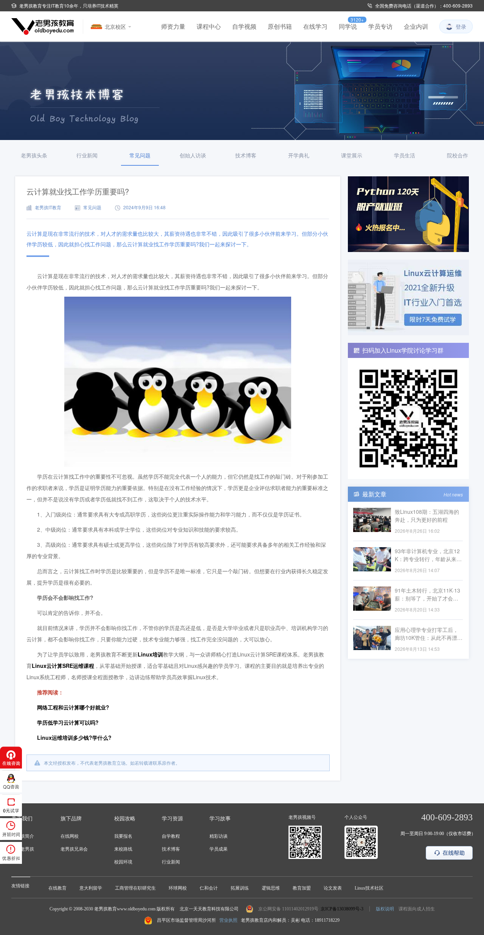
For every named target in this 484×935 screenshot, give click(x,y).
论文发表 (333, 888)
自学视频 (244, 26)
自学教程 (171, 836)
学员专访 (380, 26)
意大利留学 (90, 888)
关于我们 (22, 818)
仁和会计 (209, 888)
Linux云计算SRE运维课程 (63, 665)
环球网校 (178, 888)
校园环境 (123, 862)
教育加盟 (302, 888)
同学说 (348, 26)
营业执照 (228, 920)
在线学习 (315, 26)
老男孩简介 (22, 836)
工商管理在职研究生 (135, 888)
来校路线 (123, 849)
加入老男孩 (22, 849)
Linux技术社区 (369, 888)
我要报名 (123, 836)
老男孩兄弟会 (74, 849)
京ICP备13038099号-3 (342, 909)
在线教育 (57, 888)
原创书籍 (280, 26)
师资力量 (173, 26)
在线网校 (69, 836)
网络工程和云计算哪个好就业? (73, 707)
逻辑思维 (271, 888)
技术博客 (171, 849)
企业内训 (416, 26)
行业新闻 (171, 862)
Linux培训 (150, 654)
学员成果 (218, 849)
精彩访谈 (218, 836)
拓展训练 (240, 888)
